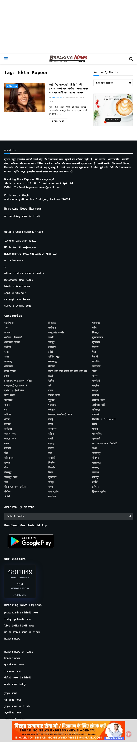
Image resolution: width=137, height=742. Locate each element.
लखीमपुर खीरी (98, 404)
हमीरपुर (95, 477)
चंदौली (7, 496)
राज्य (94, 371)
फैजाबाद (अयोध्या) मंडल (60, 414)
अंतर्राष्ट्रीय (9, 322)
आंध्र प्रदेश (10, 371)
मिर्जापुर (95, 332)
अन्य (6, 327)
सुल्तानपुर (96, 462)
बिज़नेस (51, 462)
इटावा (6, 375)
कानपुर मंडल (10, 438)
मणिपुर (51, 481)
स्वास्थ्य (95, 472)
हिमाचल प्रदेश (99, 491)
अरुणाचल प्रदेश (12, 342)
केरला (6, 443)
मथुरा (50, 486)
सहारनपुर (96, 453)
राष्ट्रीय (95, 385)
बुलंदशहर (52, 477)
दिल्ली (50, 375)
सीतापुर (95, 457)
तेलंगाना (51, 366)
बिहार (50, 472)
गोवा (6, 481)
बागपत (51, 448)
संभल (94, 448)
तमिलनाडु (52, 361)
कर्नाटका (8, 428)
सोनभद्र (96, 467)
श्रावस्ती (96, 438)
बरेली (50, 424)
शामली (95, 428)
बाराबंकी (51, 457)
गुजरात (7, 462)
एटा (5, 409)
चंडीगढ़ (7, 491)
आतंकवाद (8, 366)
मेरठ (94, 351)
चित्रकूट (52, 322)
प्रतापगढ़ (52, 404)
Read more (58, 121)
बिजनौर (51, 467)
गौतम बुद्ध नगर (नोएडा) (16, 486)
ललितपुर (96, 409)
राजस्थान (96, 366)
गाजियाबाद (8, 457)
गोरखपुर (7, 472)
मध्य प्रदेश (53, 491)
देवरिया (51, 380)
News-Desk (57, 97)
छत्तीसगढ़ (52, 327)
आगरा (6, 356)
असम (6, 351)
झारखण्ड (52, 346)
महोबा (94, 327)
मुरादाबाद (96, 342)
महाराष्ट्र (96, 322)
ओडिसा (7, 414)
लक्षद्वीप (95, 390)
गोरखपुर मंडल (10, 477)
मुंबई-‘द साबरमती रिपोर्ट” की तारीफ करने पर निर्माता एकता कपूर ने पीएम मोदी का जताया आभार (68, 88)
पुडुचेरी (51, 399)
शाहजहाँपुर (97, 433)
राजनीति (96, 361)
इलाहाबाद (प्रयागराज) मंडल (18, 380)
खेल (6, 453)
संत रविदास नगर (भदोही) (104, 443)
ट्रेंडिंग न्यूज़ (12, 86)
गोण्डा (6, 467)
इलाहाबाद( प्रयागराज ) (15, 385)
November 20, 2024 (74, 97)
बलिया (51, 433)
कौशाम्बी (7, 448)
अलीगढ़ (7, 346)
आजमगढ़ (8, 361)
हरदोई (95, 481)
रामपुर (94, 375)
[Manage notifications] (128, 734)
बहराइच (51, 443)
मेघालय (95, 346)
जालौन (51, 337)
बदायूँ (50, 419)
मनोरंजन (52, 496)
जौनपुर (51, 342)
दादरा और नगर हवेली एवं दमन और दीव (67, 371)
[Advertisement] (68, 27)
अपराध (7, 332)
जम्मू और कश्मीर (56, 332)
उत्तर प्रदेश (9, 395)
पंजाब (50, 390)
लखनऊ (95, 395)
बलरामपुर (52, 428)
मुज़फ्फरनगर (97, 337)
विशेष (94, 424)
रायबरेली (96, 380)
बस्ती (50, 438)
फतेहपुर (51, 409)
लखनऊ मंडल (98, 399)
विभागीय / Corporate (104, 419)
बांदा (50, 453)
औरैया (6, 419)
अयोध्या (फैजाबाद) (13, 337)
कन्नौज (7, 424)
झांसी (50, 351)
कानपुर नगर (10, 433)
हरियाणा (95, 486)
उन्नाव (7, 404)
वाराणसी (95, 414)
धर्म (49, 385)
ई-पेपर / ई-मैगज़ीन (14, 390)
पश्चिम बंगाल (54, 395)
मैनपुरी (95, 356)
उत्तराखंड (8, 399)
